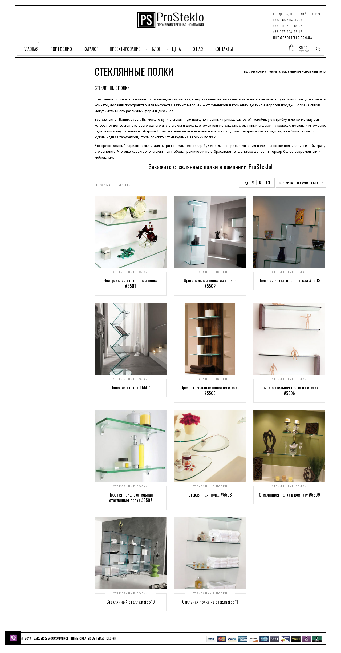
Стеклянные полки (130, 272)
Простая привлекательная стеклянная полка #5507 (130, 497)
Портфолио (61, 49)
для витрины (164, 145)
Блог (156, 49)
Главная (31, 49)
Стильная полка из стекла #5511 (210, 602)
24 (252, 182)
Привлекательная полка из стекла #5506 (289, 390)
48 (260, 182)
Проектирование (125, 49)
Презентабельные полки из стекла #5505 (210, 390)
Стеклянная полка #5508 (210, 494)
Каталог (91, 49)
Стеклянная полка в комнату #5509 (289, 494)
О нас (198, 49)
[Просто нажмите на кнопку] (14, 637)
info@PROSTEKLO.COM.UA (292, 38)
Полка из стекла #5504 (131, 387)
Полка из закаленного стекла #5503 (289, 280)
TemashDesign (106, 638)
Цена (176, 49)
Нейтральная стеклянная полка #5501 (131, 283)
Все (268, 182)
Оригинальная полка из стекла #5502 (210, 283)
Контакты (223, 49)
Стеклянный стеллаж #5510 (131, 602)
